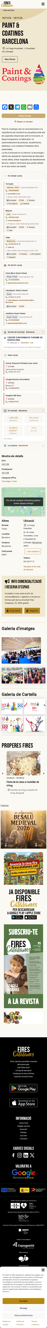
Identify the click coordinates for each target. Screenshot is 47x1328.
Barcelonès (23, 445)
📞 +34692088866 (12, 190)
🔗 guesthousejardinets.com (16, 323)
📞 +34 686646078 (12, 388)
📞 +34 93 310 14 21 (13, 372)
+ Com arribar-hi (32, 551)
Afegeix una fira (23, 1126)
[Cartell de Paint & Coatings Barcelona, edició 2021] (34, 706)
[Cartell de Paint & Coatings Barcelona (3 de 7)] (34, 675)
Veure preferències (23, 1315)
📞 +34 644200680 (12, 280)
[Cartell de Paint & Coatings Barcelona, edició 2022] (12, 724)
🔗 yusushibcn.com (13, 194)
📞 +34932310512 (12, 402)
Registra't (34, 610)
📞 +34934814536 (12, 217)
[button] (43, 1270)
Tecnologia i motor (9, 481)
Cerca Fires (23, 1123)
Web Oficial (10, 59)
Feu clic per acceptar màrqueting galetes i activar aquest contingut (23, 502)
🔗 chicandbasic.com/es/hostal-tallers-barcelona (20, 301)
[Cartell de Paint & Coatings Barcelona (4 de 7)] (12, 706)
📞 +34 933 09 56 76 (13, 244)
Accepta (23, 1301)
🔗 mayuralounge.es (13, 220)
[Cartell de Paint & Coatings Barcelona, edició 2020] (34, 724)
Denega (23, 1308)
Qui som (23, 1136)
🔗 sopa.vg (10, 247)
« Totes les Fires (8, 10)
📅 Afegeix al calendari (23, 121)
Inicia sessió (15, 610)
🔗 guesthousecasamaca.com (17, 283)
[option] (23, 772)
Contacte (23, 1139)
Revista (23, 1132)
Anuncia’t (23, 1129)
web (31, 342)
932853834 (25, 342)
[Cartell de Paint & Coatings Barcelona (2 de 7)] (12, 675)
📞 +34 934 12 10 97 (13, 297)
